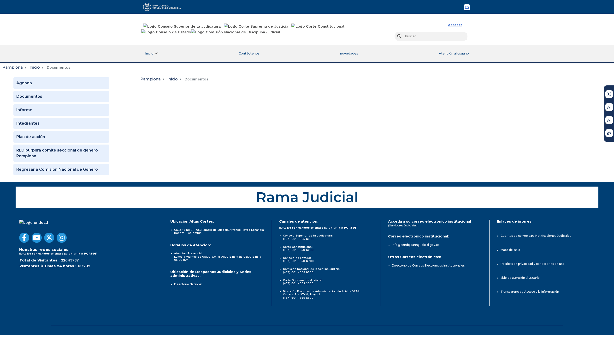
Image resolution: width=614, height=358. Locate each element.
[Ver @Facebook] (24, 238)
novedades (349, 53)
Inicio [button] (149, 53)
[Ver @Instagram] (62, 238)
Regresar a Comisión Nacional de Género (57, 169)
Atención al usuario (454, 53)
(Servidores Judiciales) (403, 225)
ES (467, 7)
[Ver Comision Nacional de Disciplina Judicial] (235, 32)
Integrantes (28, 123)
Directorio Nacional (188, 284)
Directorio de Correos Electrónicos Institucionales (428, 265)
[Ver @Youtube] (37, 238)
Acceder (455, 25)
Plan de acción (30, 136)
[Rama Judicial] (164, 7)
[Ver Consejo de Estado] (166, 32)
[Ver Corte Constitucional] (318, 26)
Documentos (29, 96)
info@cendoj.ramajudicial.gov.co (416, 245)
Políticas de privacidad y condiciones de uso (532, 264)
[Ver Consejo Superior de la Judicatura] (182, 26)
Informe (24, 110)
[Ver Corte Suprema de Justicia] (256, 26)
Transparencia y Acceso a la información (530, 291)
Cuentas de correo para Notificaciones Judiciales (536, 235)
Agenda (24, 83)
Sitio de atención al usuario (520, 277)
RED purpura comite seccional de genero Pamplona (57, 153)
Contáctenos (249, 53)
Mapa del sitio (510, 250)
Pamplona (12, 67)
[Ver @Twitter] (49, 238)
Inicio (35, 67)
